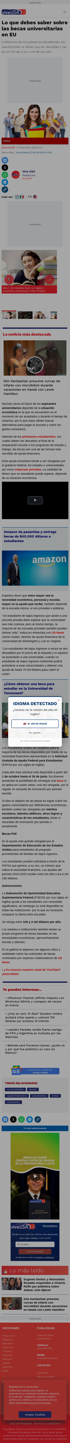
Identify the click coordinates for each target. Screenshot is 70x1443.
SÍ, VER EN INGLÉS (35, 723)
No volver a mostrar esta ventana (35, 741)
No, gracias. (35, 732)
